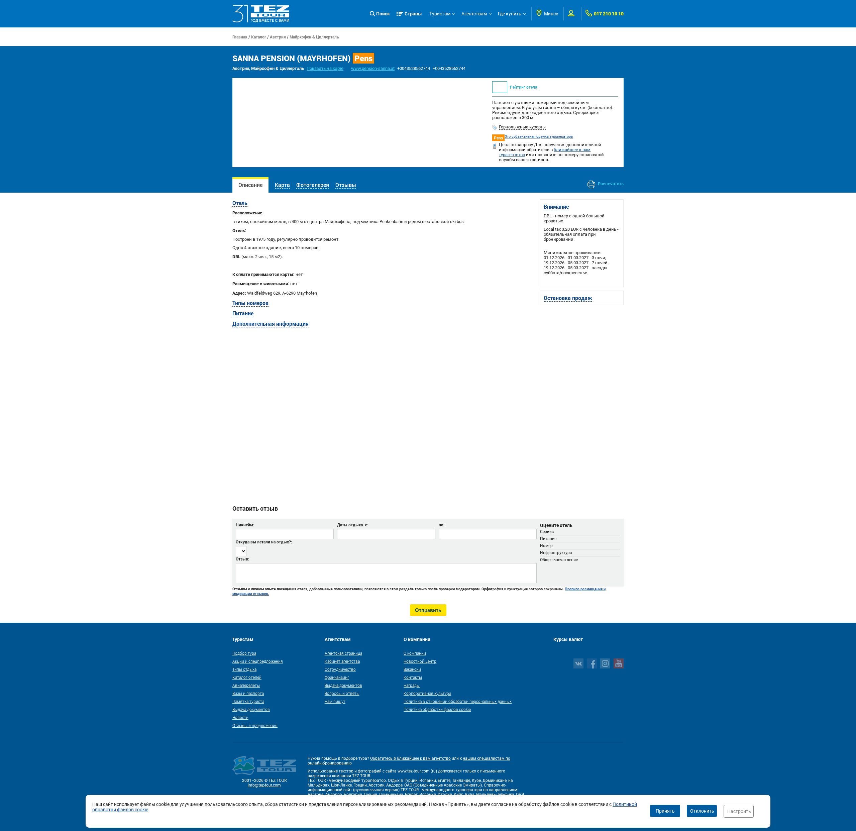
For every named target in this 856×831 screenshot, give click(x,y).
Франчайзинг (337, 677)
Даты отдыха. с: (352, 524)
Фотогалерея (312, 184)
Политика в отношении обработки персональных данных (458, 701)
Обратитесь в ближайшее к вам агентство (410, 758)
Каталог (258, 36)
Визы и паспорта (248, 693)
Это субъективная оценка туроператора (539, 136)
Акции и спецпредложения (257, 661)
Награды (412, 685)
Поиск (383, 13)
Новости (240, 717)
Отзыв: (242, 558)
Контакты (413, 677)
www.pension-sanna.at (373, 68)
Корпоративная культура (427, 693)
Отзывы (345, 184)
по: (441, 524)
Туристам (439, 13)
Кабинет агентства (342, 661)
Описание (250, 184)
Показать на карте (325, 68)
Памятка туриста (248, 701)
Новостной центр (420, 661)
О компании (415, 653)
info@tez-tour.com (264, 785)
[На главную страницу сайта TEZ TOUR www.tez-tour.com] (260, 13)
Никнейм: (245, 524)
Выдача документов (251, 709)
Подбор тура (244, 653)
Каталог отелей (246, 677)
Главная (239, 36)
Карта (282, 184)
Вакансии (412, 669)
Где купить (509, 13)
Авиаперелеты (246, 685)
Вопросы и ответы (342, 693)
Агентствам (474, 13)
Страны (413, 13)
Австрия (278, 36)
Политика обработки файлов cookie (437, 709)
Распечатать (610, 183)
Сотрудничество (340, 669)
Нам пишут (335, 701)
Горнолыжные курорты (522, 126)
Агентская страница (343, 653)
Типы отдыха (244, 669)
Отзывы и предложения (255, 725)
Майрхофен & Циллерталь (314, 36)
